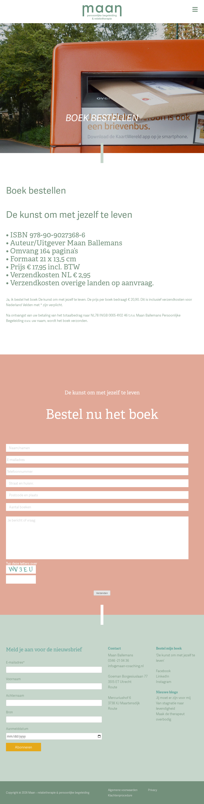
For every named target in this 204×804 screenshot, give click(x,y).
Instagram (163, 681)
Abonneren (23, 747)
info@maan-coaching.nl (126, 665)
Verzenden (102, 593)
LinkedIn (162, 676)
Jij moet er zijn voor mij (173, 697)
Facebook (163, 670)
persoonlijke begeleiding (74, 792)
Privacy (152, 790)
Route (112, 687)
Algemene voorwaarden (122, 790)
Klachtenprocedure (120, 795)
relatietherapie (47, 792)
